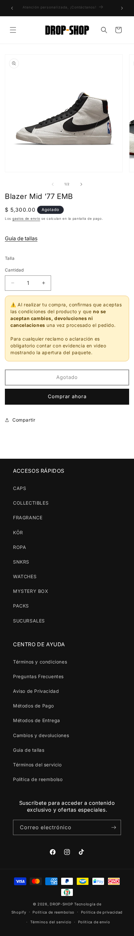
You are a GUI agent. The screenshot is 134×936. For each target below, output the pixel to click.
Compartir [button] (23, 420)
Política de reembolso (38, 779)
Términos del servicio (37, 764)
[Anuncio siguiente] (122, 8)
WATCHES (24, 576)
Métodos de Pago (33, 705)
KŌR (18, 532)
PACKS (21, 605)
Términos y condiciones (40, 661)
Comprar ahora (67, 396)
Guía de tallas (21, 238)
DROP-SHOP (61, 904)
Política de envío (94, 922)
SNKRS (21, 562)
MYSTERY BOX (30, 591)
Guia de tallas (28, 750)
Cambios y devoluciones (41, 735)
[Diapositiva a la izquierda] (53, 184)
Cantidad (14, 269)
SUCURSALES (29, 620)
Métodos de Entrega (36, 720)
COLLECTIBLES (30, 503)
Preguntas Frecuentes (38, 676)
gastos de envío (26, 218)
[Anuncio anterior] (12, 8)
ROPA (19, 547)
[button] (13, 30)
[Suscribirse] (113, 827)
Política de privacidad (102, 912)
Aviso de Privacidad (36, 691)
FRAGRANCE (27, 517)
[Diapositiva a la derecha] (81, 184)
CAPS (19, 488)
